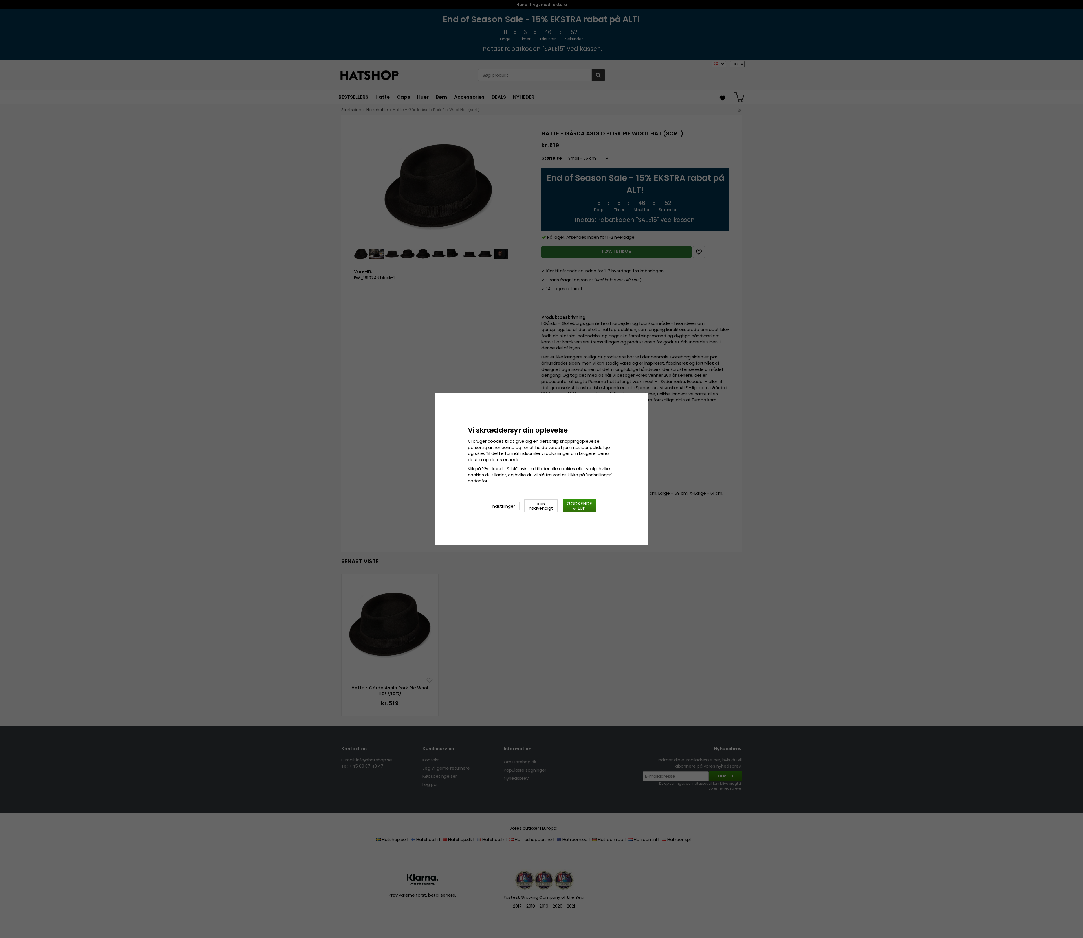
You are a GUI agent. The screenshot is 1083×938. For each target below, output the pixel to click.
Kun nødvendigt (541, 506)
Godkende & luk (579, 505)
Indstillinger (503, 506)
